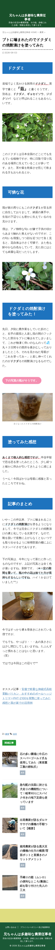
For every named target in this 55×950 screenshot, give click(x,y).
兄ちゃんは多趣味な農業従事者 (27, 934)
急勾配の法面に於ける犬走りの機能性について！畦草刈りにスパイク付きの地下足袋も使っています (33, 793)
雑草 (15, 734)
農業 (7, 734)
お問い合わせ (10, 927)
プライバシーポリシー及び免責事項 (35, 927)
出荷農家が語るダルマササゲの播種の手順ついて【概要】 (33, 824)
